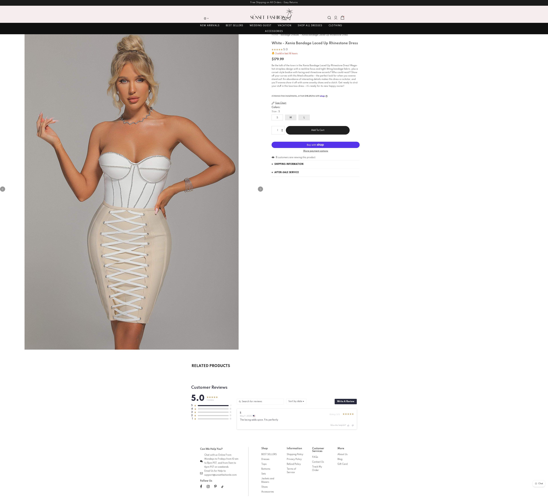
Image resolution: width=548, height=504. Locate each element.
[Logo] (271, 14)
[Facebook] (201, 486)
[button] (280, 50)
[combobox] (296, 401)
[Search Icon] (329, 17)
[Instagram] (208, 486)
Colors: (276, 107)
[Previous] (2, 189)
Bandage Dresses (290, 35)
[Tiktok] (222, 486)
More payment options (315, 151)
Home (275, 35)
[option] (131, 189)
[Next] (260, 189)
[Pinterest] (215, 486)
